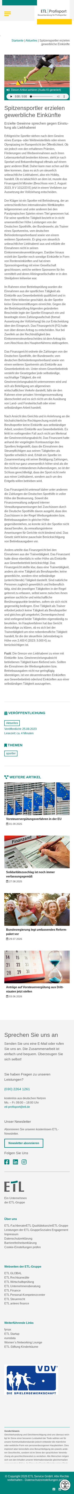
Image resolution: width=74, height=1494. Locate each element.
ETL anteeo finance (16, 1303)
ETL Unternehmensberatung (22, 1286)
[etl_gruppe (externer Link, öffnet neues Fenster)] (24, 1162)
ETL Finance (12, 1290)
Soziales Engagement (54, 1229)
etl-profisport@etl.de (17, 1106)
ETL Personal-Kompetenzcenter (24, 1294)
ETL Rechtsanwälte (16, 1277)
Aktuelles (31, 40)
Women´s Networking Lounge (23, 1342)
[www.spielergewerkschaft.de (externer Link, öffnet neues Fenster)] (31, 1379)
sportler (11, 753)
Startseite (17, 40)
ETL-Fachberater (15, 1225)
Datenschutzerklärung (18, 1238)
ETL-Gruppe (60, 1225)
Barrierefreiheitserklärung (20, 1242)
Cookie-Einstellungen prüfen (22, 1247)
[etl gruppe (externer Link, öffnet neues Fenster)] (15, 1162)
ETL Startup (11, 1333)
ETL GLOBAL (13, 1273)
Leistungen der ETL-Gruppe (22, 1229)
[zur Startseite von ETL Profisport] (52, 12)
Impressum (11, 1234)
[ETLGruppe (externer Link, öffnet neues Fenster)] (6, 1162)
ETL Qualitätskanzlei (39, 1225)
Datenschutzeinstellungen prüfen (46, 1479)
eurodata (10, 1338)
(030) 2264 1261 (17, 1089)
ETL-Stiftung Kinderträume (21, 1346)
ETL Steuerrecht (14, 1299)
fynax (7, 1329)
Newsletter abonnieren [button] (23, 1143)
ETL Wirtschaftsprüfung (19, 1281)
